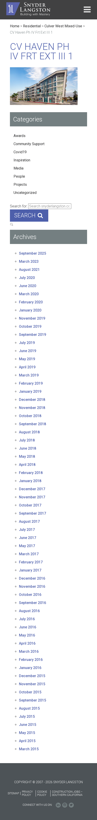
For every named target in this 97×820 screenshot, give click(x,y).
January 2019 (30, 391)
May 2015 (27, 733)
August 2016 (29, 611)
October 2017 (30, 505)
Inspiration (22, 160)
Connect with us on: (37, 804)
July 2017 (27, 529)
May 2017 (27, 546)
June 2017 (27, 538)
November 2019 (32, 318)
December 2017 (32, 489)
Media (18, 168)
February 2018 (31, 473)
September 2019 (32, 334)
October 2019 (30, 326)
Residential (32, 26)
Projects (20, 184)
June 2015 (27, 724)
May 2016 (27, 635)
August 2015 (29, 708)
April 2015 (27, 741)
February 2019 (31, 383)
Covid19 (20, 152)
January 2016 (30, 668)
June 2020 (27, 286)
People (19, 176)
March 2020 (29, 294)
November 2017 (32, 497)
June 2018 (27, 448)
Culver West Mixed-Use (63, 26)
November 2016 (32, 586)
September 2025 (32, 253)
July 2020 (27, 278)
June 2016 (27, 627)
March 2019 (29, 375)
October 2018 (30, 416)
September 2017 (32, 513)
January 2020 (30, 310)
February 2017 (31, 562)
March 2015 (29, 749)
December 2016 (32, 578)
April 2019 (27, 367)
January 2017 (30, 570)
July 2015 (27, 716)
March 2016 (29, 651)
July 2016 (27, 619)
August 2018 (29, 432)
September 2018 (32, 424)
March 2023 (29, 261)
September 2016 (32, 603)
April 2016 (27, 643)
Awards (19, 136)
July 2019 (27, 343)
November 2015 (32, 684)
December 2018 (32, 399)
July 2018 (27, 440)
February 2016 (31, 659)
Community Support (29, 144)
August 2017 (29, 521)
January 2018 (30, 481)
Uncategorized (25, 192)
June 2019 (27, 351)
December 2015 (32, 676)
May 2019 (27, 359)
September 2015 (32, 700)
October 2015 (30, 692)
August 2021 (29, 269)
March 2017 (29, 554)
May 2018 (27, 456)
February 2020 (31, 302)
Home (14, 26)
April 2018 (27, 464)
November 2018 (32, 408)
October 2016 (30, 594)
